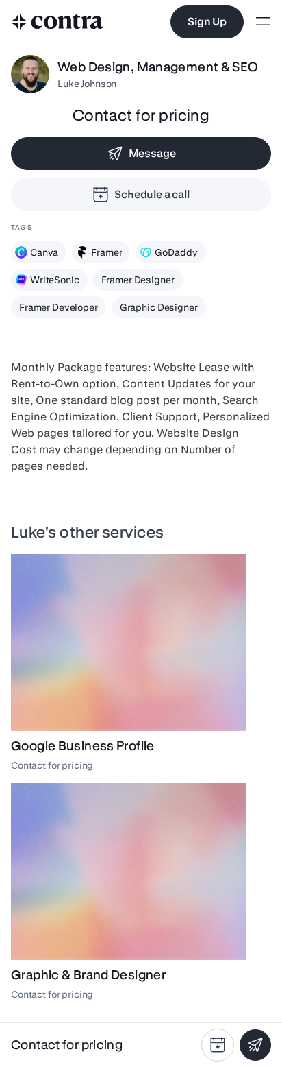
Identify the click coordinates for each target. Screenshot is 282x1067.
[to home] (57, 22)
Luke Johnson (86, 83)
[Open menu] (263, 22)
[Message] (255, 1045)
